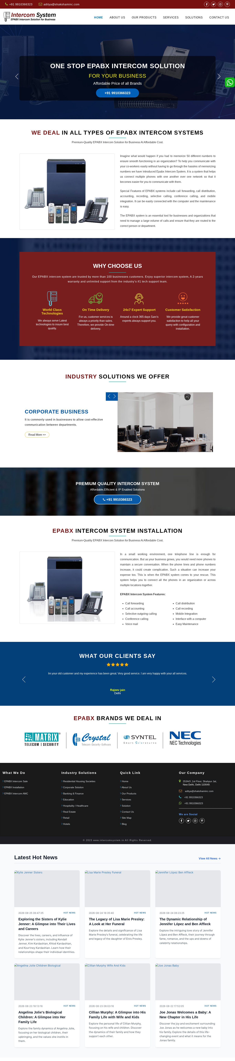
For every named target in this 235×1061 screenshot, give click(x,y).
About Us (117, 17)
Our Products (144, 17)
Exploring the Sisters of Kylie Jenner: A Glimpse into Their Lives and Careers (46, 924)
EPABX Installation (14, 787)
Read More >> (37, 434)
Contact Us (128, 811)
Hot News (69, 912)
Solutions (194, 17)
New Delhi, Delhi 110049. (196, 784)
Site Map (126, 817)
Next (219, 76)
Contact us (219, 17)
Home (98, 17)
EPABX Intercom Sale (16, 781)
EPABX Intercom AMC (16, 793)
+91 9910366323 (117, 93)
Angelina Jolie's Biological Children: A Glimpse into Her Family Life (42, 1017)
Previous (17, 76)
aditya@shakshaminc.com (61, 4)
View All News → (210, 858)
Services (171, 17)
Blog (124, 824)
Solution (126, 805)
